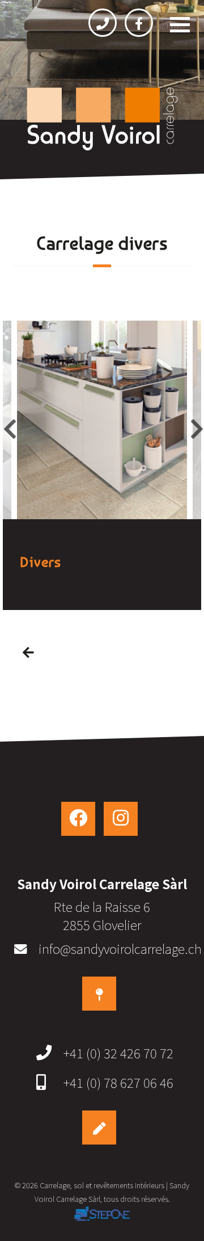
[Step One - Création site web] (102, 1216)
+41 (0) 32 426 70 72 (118, 1053)
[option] (102, 420)
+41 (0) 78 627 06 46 (118, 1082)
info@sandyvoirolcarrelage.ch (120, 948)
